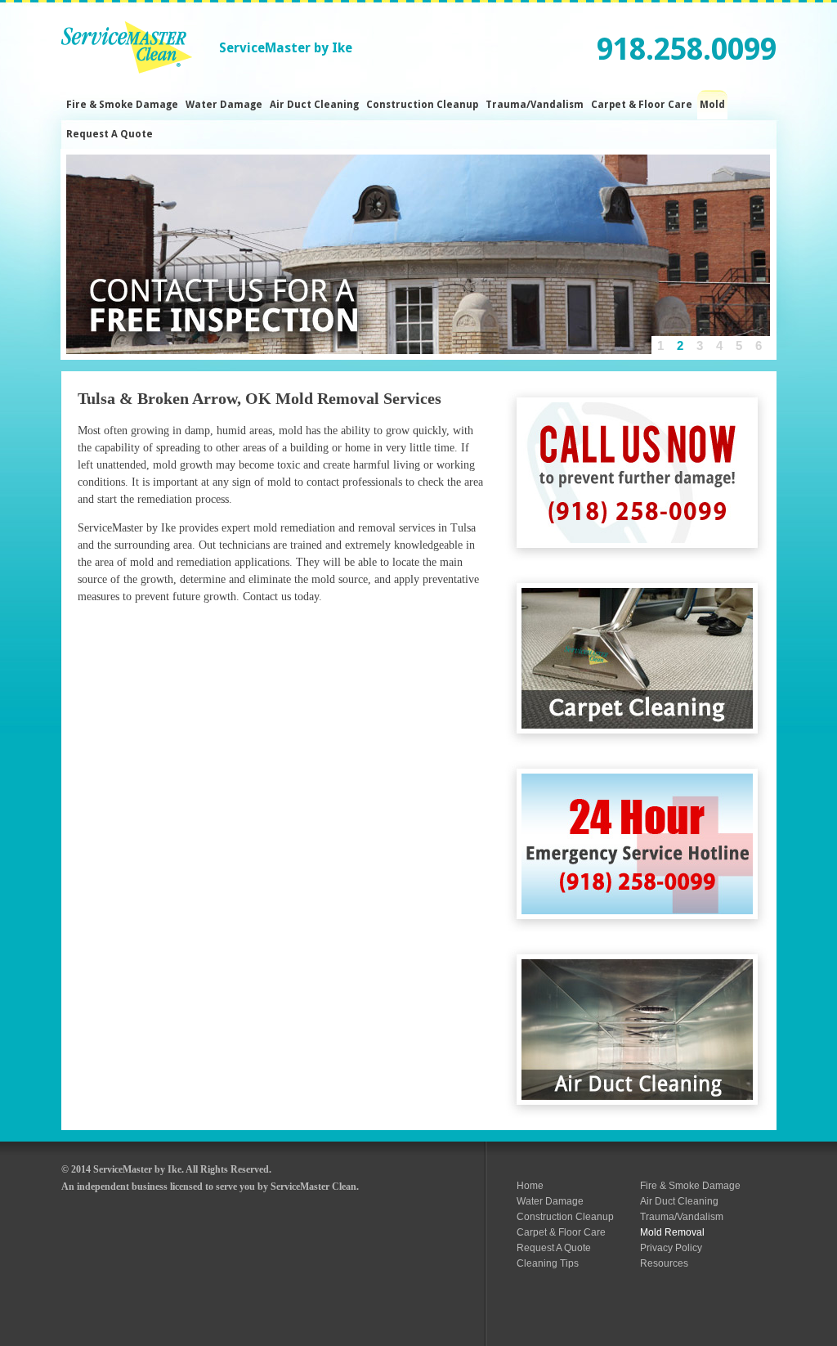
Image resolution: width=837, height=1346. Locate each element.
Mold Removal (672, 1232)
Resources (664, 1263)
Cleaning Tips (548, 1263)
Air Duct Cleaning (314, 104)
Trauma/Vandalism (535, 104)
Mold (712, 104)
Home (530, 1185)
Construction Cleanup (422, 104)
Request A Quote (109, 134)
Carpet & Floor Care (641, 104)
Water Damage (224, 104)
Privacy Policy (671, 1248)
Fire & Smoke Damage (122, 104)
